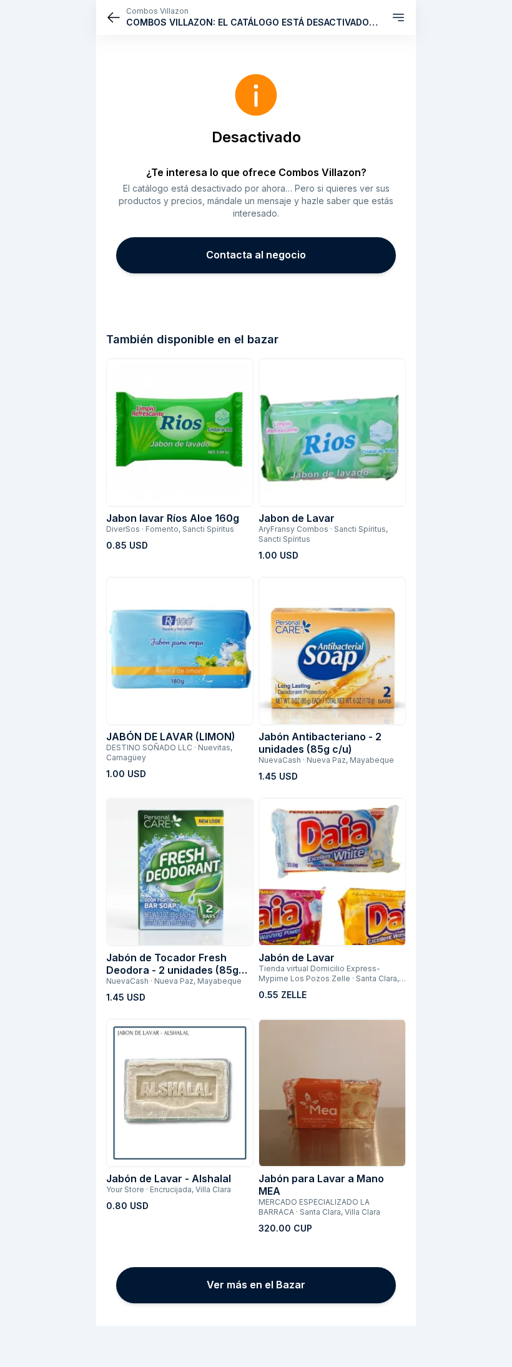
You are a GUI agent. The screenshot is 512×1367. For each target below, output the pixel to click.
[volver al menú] (113, 17)
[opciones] (398, 17)
